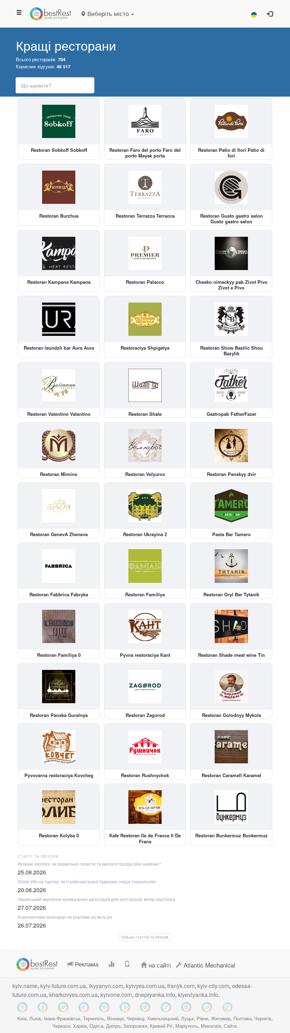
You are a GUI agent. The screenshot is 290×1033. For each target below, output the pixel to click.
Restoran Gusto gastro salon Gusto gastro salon (231, 218)
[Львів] (63, 1007)
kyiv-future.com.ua (63, 986)
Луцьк (187, 1018)
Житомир (221, 1018)
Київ (22, 1018)
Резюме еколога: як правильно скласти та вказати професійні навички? (89, 864)
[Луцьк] (145, 1007)
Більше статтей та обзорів (145, 937)
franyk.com (181, 986)
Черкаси (61, 1025)
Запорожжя (135, 1025)
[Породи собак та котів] (227, 1007)
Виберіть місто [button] (108, 13)
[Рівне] (166, 1007)
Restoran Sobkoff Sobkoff (59, 150)
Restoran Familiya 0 (59, 655)
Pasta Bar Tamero (231, 534)
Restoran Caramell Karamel (231, 775)
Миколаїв (211, 1025)
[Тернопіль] (84, 1007)
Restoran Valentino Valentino (59, 414)
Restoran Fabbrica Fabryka (58, 594)
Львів (35, 1018)
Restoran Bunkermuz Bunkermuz (231, 835)
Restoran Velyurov (145, 474)
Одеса (96, 1025)
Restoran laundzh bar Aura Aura (59, 347)
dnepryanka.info (155, 995)
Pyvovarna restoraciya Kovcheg (58, 775)
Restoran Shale (145, 414)
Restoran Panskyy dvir (231, 474)
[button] (254, 13)
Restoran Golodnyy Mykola (231, 715)
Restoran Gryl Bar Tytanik (231, 594)
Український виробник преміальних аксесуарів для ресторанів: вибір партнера (96, 899)
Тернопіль (93, 1018)
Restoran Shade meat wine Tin (231, 655)
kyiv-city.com (213, 986)
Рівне (202, 1018)
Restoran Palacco (145, 282)
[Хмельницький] (43, 1007)
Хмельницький (162, 1018)
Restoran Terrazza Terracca (145, 215)
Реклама (85, 963)
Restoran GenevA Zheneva (59, 534)
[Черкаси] (207, 1007)
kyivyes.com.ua (145, 986)
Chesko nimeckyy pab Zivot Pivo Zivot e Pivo (231, 285)
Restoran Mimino (58, 474)
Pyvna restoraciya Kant (145, 655)
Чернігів (262, 1018)
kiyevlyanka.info (198, 995)
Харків (80, 1025)
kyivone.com (116, 995)
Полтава (242, 1018)
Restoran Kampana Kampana (59, 282)
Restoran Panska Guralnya (59, 715)
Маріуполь (186, 1025)
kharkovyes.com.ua (73, 995)
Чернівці (135, 1018)
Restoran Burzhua (59, 215)
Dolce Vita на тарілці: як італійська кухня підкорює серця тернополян (87, 881)
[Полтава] (104, 1007)
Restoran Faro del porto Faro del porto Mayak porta (145, 153)
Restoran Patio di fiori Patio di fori (231, 153)
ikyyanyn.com (106, 986)
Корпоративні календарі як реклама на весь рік (65, 917)
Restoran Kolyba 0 (59, 835)
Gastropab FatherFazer (231, 414)
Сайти (230, 1025)
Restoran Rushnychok (145, 775)
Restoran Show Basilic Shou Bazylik (231, 350)
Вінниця (115, 1018)
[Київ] (125, 1007)
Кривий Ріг (161, 1025)
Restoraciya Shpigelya (145, 347)
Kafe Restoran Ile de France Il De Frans (145, 838)
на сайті (159, 964)
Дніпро (113, 1025)
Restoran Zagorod (145, 715)
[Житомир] (186, 1007)
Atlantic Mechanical (208, 964)
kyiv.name (24, 986)
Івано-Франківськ (62, 1018)
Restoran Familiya (145, 594)
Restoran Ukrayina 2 (145, 534)
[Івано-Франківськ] (22, 1007)
